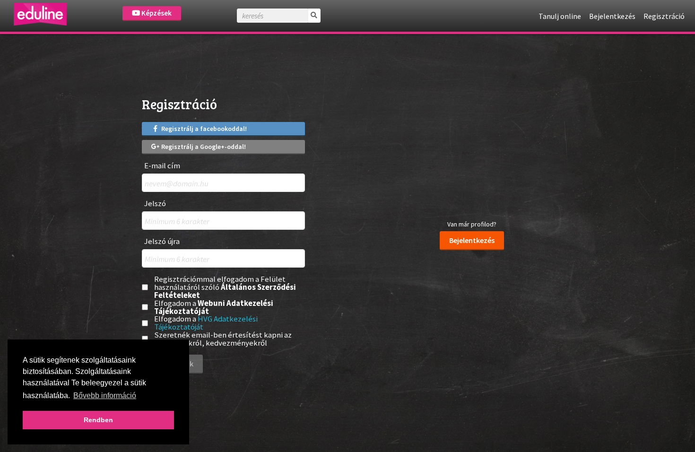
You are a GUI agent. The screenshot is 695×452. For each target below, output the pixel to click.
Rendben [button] (98, 420)
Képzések (156, 13)
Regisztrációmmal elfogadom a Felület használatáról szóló (225, 287)
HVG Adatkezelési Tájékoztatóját (206, 322)
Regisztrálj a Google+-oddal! (203, 146)
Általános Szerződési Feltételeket (225, 291)
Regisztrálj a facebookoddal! (203, 128)
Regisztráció (664, 16)
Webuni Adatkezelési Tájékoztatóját (213, 307)
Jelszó (155, 204)
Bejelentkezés (612, 16)
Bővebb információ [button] (104, 395)
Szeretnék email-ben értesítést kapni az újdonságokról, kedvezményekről (223, 339)
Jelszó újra (162, 241)
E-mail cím (162, 166)
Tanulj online (560, 16)
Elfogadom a (213, 307)
